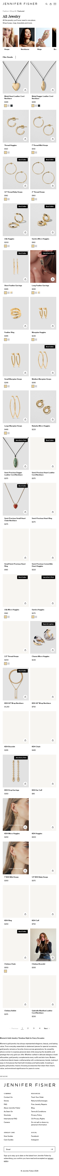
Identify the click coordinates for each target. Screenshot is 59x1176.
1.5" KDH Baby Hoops (40, 877)
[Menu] (55, 4)
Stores (6, 1101)
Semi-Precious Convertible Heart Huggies (42, 565)
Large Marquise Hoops (13, 426)
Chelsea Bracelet (38, 964)
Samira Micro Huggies (40, 239)
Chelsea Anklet (10, 1011)
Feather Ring (9, 332)
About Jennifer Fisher (12, 1108)
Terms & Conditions (38, 1111)
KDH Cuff (35, 920)
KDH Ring (8, 920)
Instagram (35, 1140)
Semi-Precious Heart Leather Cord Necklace (43, 474)
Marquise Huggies (39, 332)
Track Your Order (37, 1097)
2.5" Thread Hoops (11, 656)
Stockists (7, 1115)
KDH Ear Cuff (37, 790)
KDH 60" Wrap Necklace (13, 703)
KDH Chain (36, 746)
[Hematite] (11, 106)
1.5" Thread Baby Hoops (13, 192)
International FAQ (10, 1119)
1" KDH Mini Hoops (11, 877)
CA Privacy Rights (38, 1119)
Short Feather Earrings (13, 285)
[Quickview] (25, 90)
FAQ (5, 1104)
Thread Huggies (10, 145)
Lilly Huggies (9, 239)
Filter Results (8, 57)
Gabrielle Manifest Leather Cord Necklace (42, 1012)
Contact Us (8, 1097)
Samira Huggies (38, 610)
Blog (33, 1108)
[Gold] (5, 106)
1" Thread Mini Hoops (40, 145)
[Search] (46, 4)
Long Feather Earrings (40, 285)
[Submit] (51, 1149)
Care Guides (8, 1140)
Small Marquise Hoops (13, 379)
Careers (7, 1122)
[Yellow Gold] (5, 152)
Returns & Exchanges (39, 1101)
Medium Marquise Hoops (41, 379)
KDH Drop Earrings (11, 790)
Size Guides (8, 1136)
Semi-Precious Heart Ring (42, 518)
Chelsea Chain (10, 964)
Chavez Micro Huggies (40, 656)
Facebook (35, 1136)
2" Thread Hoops (38, 192)
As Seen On (8, 1111)
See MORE (4, 1076)
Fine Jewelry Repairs (39, 1104)
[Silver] (8, 106)
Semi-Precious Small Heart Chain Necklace (15, 519)
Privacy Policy (36, 1115)
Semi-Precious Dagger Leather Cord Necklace (13, 474)
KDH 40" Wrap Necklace (41, 703)
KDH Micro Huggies (12, 833)
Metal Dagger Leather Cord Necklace (42, 97)
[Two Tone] (11, 293)
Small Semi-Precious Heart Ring (15, 565)
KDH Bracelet (9, 746)
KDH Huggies (37, 833)
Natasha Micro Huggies (41, 426)
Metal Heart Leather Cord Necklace (14, 97)
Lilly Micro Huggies (11, 610)
